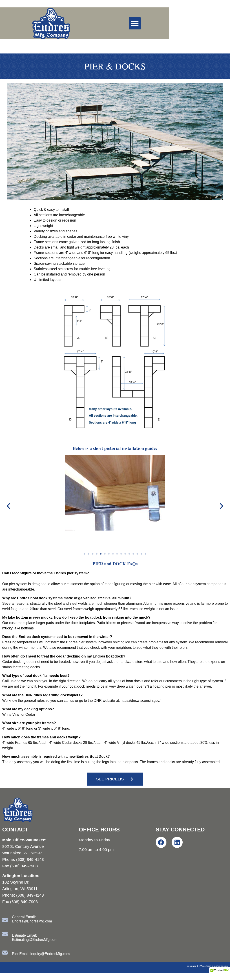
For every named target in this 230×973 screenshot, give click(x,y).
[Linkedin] (177, 842)
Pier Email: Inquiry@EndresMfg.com (41, 954)
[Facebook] (161, 842)
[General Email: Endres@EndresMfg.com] (5, 920)
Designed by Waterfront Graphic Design (207, 966)
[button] (135, 23)
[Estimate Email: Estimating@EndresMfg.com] (5, 934)
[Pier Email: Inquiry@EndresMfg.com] (5, 952)
